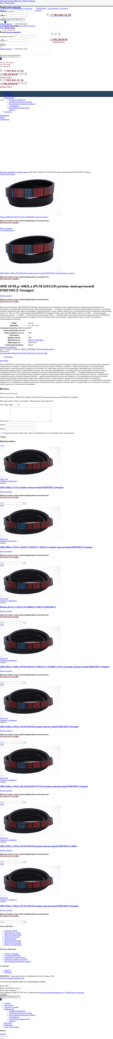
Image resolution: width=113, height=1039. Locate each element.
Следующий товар (7, 230)
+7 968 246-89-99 (59, 39)
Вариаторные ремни (12, 937)
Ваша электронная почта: (9, 988)
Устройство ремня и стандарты (16, 959)
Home (2, 172)
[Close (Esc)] (1, 1036)
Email (2, 429)
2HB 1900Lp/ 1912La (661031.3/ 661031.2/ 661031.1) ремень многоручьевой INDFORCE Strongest (46, 547)
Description (8, 357)
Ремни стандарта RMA (13, 945)
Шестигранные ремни (12, 943)
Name (3, 425)
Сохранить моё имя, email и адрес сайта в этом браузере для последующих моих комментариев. (38, 433)
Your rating (4, 405)
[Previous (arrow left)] (1, 1038)
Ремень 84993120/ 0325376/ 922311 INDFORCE (18, 217)
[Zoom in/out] (7, 1036)
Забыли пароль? (6, 24)
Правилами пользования (75, 992)
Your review (5, 421)
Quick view (4, 479)
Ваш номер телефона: (8, 990)
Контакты (8, 972)
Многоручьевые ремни (19, 172)
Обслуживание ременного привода (17, 961)
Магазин (7, 172)
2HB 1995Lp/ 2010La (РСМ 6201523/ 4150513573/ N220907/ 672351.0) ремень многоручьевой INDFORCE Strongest (54, 667)
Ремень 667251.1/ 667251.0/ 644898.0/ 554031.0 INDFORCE (28, 607)
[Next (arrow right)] (3, 1038)
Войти (3, 45)
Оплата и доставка (11, 953)
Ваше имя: (4, 986)
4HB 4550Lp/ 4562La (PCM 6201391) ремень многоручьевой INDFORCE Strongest (31, 273)
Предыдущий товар (7, 174)
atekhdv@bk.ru (59, 42)
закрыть (3, 1034)
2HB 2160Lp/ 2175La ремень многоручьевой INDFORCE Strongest (31, 487)
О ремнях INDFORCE (12, 955)
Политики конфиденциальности (51, 992)
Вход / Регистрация (11, 1027)
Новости (7, 970)
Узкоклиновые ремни (12, 933)
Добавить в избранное (8, 347)
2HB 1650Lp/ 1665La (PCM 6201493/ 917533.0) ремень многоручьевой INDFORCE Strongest (44, 786)
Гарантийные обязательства (14, 957)
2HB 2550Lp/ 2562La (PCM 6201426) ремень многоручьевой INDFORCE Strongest (39, 726)
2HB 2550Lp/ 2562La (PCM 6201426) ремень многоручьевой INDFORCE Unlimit (38, 846)
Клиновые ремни (10, 931)
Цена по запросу (42, 217)
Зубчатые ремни (10, 939)
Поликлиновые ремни (12, 941)
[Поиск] (5, 22)
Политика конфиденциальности (12, 978)
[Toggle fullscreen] (5, 1036)
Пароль (3, 16)
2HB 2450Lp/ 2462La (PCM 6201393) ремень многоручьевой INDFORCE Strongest (39, 906)
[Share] (3, 1036)
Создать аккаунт (13, 7)
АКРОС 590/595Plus (35, 340)
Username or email (7, 11)
